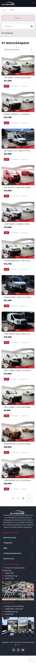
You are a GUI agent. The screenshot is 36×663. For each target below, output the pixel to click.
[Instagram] (18, 650)
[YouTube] (23, 650)
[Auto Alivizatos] (9, 3)
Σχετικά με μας (10, 537)
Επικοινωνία (9, 558)
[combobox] (18, 49)
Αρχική (4, 10)
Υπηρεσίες (8, 543)
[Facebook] (14, 650)
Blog (5, 548)
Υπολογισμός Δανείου (12, 553)
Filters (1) (18, 18)
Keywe (19, 645)
